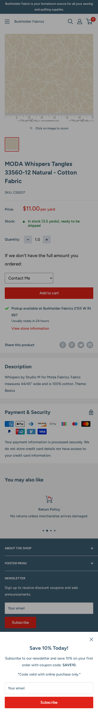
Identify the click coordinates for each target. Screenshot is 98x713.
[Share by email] (90, 344)
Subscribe (49, 702)
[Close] (91, 639)
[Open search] (70, 21)
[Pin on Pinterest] (72, 344)
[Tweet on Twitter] (81, 344)
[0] (89, 21)
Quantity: (12, 239)
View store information (30, 328)
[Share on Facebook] (62, 344)
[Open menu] (7, 21)
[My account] (79, 21)
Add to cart (49, 293)
